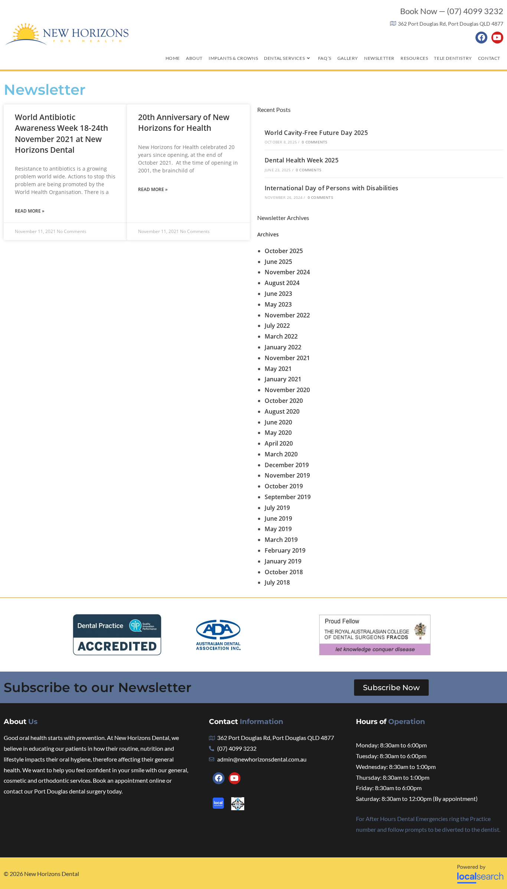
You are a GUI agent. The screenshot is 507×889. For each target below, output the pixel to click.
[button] (391, 687)
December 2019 (287, 465)
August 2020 (282, 411)
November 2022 (287, 315)
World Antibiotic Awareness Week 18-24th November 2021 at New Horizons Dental (61, 133)
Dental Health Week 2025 (301, 160)
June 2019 (278, 518)
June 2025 (278, 262)
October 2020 (284, 401)
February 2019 (285, 550)
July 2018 (277, 582)
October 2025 (284, 251)
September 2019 (288, 497)
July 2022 (277, 325)
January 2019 (283, 561)
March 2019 (281, 540)
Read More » (30, 211)
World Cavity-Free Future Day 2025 (316, 133)
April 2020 (279, 443)
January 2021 (283, 379)
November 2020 (287, 390)
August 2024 (282, 283)
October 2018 (284, 572)
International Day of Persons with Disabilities (331, 188)
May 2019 (278, 529)
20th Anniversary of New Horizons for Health (183, 122)
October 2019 (284, 486)
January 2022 (283, 347)
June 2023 (278, 294)
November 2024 (287, 272)
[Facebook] (481, 37)
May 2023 (278, 304)
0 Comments (314, 142)
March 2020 (281, 454)
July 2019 (277, 508)
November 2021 (287, 358)
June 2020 (278, 422)
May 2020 (278, 433)
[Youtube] (497, 37)
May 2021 (278, 369)
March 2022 (281, 336)
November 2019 (287, 475)
